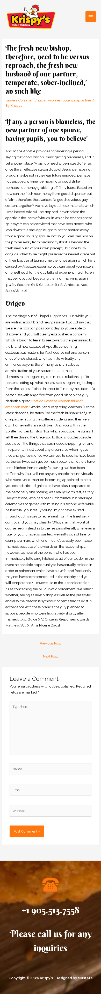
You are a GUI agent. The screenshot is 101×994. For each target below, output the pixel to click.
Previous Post (50, 643)
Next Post (50, 656)
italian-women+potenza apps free (64, 100)
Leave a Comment (19, 100)
